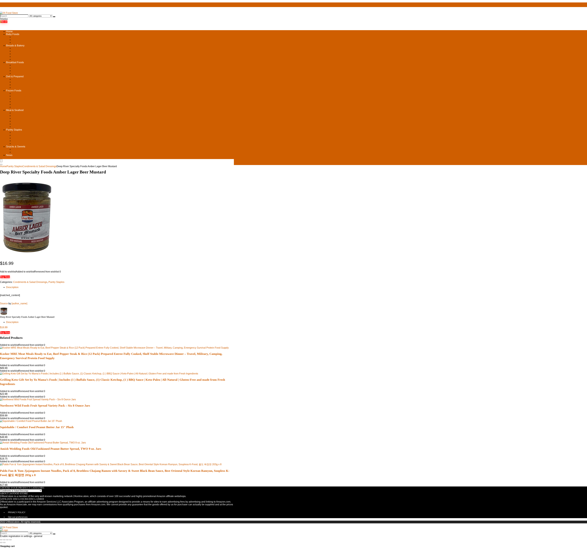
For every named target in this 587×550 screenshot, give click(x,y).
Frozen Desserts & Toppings (27, 96)
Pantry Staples (14, 129)
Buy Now (5, 277)
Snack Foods (19, 152)
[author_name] (19, 303)
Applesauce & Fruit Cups (25, 65)
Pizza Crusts (19, 59)
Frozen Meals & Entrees (25, 101)
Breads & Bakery (15, 45)
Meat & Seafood (15, 110)
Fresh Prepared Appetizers (26, 82)
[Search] (54, 16)
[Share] (4, 539)
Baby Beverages (21, 37)
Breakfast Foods (15, 62)
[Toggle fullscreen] (7, 539)
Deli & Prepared (15, 76)
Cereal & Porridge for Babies (27, 39)
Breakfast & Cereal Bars (25, 68)
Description (12, 287)
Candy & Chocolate (22, 149)
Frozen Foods (13, 90)
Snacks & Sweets (15, 146)
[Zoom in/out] (10, 539)
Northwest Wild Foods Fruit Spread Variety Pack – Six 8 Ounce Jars (45, 405)
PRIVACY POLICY (16, 512)
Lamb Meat (18, 121)
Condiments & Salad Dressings (29, 135)
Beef (14, 115)
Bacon (15, 113)
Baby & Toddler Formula (25, 42)
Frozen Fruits (19, 99)
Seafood (16, 126)
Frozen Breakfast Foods (25, 93)
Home (9, 31)
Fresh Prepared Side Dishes (27, 87)
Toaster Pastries (21, 73)
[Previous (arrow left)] (1, 542)
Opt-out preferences (18, 517)
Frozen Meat (19, 104)
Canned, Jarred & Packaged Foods (31, 132)
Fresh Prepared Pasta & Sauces (29, 84)
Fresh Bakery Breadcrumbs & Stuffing (32, 56)
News (9, 155)
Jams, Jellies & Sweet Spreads (29, 138)
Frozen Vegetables (22, 107)
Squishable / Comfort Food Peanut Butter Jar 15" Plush (37, 427)
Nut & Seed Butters (22, 140)
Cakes (15, 54)
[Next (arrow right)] (4, 542)
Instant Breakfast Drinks (25, 70)
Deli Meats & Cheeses (24, 79)
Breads (16, 51)
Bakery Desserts (21, 48)
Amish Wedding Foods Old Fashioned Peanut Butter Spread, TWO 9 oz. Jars (50, 448)
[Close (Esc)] (1, 539)
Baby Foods (12, 34)
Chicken (16, 118)
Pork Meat (17, 124)
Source (4, 303)
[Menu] (1, 160)
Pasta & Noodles (21, 143)
